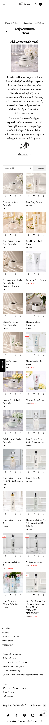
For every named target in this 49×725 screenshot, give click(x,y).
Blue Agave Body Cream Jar (33, 323)
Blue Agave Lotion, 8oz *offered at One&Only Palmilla (36, 523)
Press (5, 683)
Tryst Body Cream (34, 202)
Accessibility (7, 640)
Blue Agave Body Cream (10, 362)
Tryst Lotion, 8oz (33, 478)
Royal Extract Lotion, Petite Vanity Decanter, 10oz (13, 481)
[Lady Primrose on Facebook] (16, 715)
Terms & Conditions (10, 636)
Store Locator (8, 692)
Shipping (6, 632)
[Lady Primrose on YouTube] (41, 715)
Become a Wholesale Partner (15, 662)
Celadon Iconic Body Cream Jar (12, 441)
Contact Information (12, 654)
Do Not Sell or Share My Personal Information (23, 674)
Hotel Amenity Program (13, 666)
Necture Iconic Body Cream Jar (12, 402)
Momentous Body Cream (34, 362)
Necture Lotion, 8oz (35, 562)
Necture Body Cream (35, 400)
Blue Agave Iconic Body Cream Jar (10, 323)
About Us (6, 628)
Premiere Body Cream (36, 280)
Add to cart (10, 196)
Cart (40, 4)
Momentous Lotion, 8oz (12, 563)
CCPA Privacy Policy (11, 670)
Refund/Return (9, 658)
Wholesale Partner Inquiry (14, 688)
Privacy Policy (7, 644)
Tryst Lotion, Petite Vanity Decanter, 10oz (35, 441)
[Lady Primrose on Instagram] (32, 715)
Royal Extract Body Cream (34, 242)
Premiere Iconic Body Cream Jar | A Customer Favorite (12, 283)
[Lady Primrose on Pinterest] (24, 715)
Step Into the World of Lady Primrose (21, 705)
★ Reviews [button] (3, 365)
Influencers (8, 696)
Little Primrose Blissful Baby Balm (11, 603)
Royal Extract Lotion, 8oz (12, 521)
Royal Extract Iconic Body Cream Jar (11, 242)
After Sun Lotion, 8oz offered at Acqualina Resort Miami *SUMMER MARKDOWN (35, 607)
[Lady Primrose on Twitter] (8, 715)
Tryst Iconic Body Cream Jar (10, 204)
